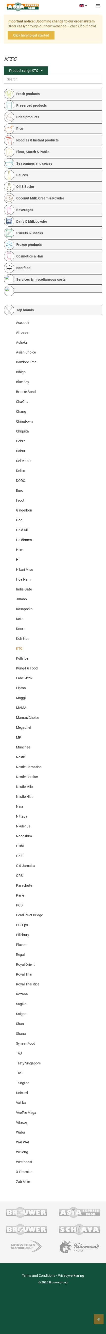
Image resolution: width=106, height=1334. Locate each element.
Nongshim (24, 836)
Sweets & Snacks (29, 233)
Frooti (20, 500)
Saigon (21, 1014)
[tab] (55, 94)
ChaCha (22, 402)
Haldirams (24, 540)
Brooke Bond (26, 392)
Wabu (20, 1132)
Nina (19, 806)
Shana (21, 1034)
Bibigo (21, 372)
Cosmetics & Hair (29, 256)
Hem (19, 550)
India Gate (24, 589)
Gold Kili (22, 530)
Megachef (23, 727)
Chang (21, 411)
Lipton (21, 688)
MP (18, 737)
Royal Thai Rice (27, 984)
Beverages (24, 210)
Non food (23, 268)
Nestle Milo (24, 787)
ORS (19, 876)
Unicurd (22, 1093)
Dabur (20, 451)
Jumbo (21, 599)
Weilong (22, 1152)
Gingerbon (24, 510)
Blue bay (22, 382)
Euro (19, 490)
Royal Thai (24, 974)
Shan (20, 1024)
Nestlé (21, 757)
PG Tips (22, 925)
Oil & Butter (25, 187)
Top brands (25, 310)
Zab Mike (23, 1182)
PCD (19, 905)
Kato (19, 619)
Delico (20, 471)
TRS (19, 1073)
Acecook (22, 323)
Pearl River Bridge (29, 915)
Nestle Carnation (29, 767)
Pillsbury (22, 935)
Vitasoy (22, 1122)
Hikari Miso (24, 569)
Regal (20, 955)
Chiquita (22, 431)
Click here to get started (31, 35)
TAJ (19, 1053)
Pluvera (22, 945)
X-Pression (24, 1172)
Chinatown (24, 421)
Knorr (20, 629)
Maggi (21, 698)
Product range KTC (23, 71)
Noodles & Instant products (37, 140)
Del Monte (23, 461)
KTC (19, 648)
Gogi (19, 520)
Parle (20, 895)
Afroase (22, 332)
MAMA (21, 708)
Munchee (23, 747)
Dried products (27, 117)
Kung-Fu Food (27, 668)
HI (17, 560)
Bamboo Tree (26, 362)
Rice (19, 129)
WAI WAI (22, 1142)
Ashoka (22, 342)
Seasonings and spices (34, 163)
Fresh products (28, 94)
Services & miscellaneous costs (41, 279)
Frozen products (29, 245)
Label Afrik (24, 678)
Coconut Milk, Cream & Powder (40, 198)
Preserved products (31, 105)
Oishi (20, 846)
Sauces (22, 175)
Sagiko (21, 1004)
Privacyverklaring (71, 1275)
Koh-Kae (22, 639)
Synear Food (25, 1043)
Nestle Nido (25, 797)
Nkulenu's (23, 826)
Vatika (21, 1103)
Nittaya (21, 816)
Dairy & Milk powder (31, 221)
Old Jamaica (25, 866)
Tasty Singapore (28, 1063)
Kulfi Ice (22, 658)
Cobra (20, 441)
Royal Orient (25, 964)
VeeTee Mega (26, 1113)
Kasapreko (24, 609)
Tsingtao (22, 1083)
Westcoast (24, 1162)
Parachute (24, 885)
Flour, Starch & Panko (33, 152)
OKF (19, 856)
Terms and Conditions (38, 1275)
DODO (20, 481)
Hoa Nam (23, 579)
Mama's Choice (27, 718)
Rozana (22, 994)
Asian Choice (26, 352)
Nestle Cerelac (27, 777)
